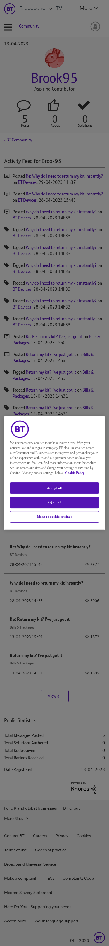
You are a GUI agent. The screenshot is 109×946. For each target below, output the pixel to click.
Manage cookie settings (54, 516)
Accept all (54, 488)
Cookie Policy (74, 473)
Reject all (54, 502)
